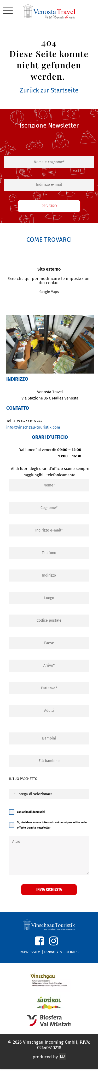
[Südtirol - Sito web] (49, 1003)
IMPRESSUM (30, 952)
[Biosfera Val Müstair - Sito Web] (49, 1020)
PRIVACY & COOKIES (61, 952)
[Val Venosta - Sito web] (49, 980)
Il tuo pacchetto (23, 779)
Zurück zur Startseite (49, 90)
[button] (8, 10)
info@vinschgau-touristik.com (33, 427)
